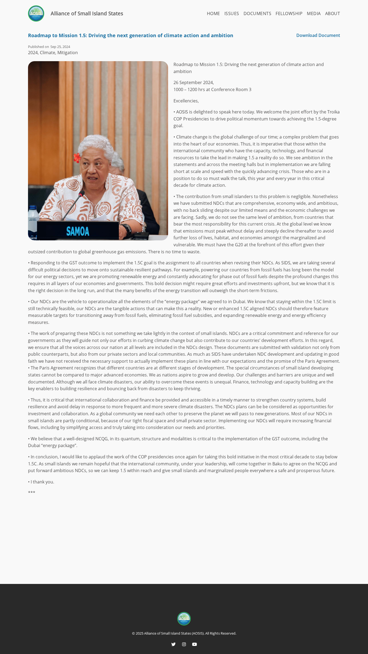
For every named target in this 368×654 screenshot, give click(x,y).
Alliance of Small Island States (87, 13)
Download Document (318, 35)
